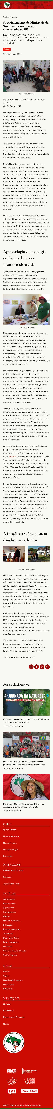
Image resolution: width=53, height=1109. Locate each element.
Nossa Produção (10, 849)
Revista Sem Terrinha (13, 870)
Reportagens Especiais (13, 1017)
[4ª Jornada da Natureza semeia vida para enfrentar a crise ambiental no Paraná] (26, 702)
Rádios (6, 971)
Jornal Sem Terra (11, 884)
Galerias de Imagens (12, 980)
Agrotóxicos (8, 908)
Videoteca (7, 989)
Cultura (6, 916)
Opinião (6, 1004)
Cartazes (7, 877)
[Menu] (49, 5)
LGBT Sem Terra (11, 938)
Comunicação (9, 912)
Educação (7, 856)
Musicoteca (8, 984)
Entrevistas (8, 1011)
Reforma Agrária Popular (14, 951)
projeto (12, 457)
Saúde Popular (10, 955)
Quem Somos (9, 830)
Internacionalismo (11, 929)
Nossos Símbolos (11, 836)
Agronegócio (9, 899)
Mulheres (7, 946)
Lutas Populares (10, 942)
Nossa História (10, 843)
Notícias (7, 49)
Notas (6, 1024)
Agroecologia (9, 903)
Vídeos (6, 976)
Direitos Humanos (11, 921)
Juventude (8, 933)
